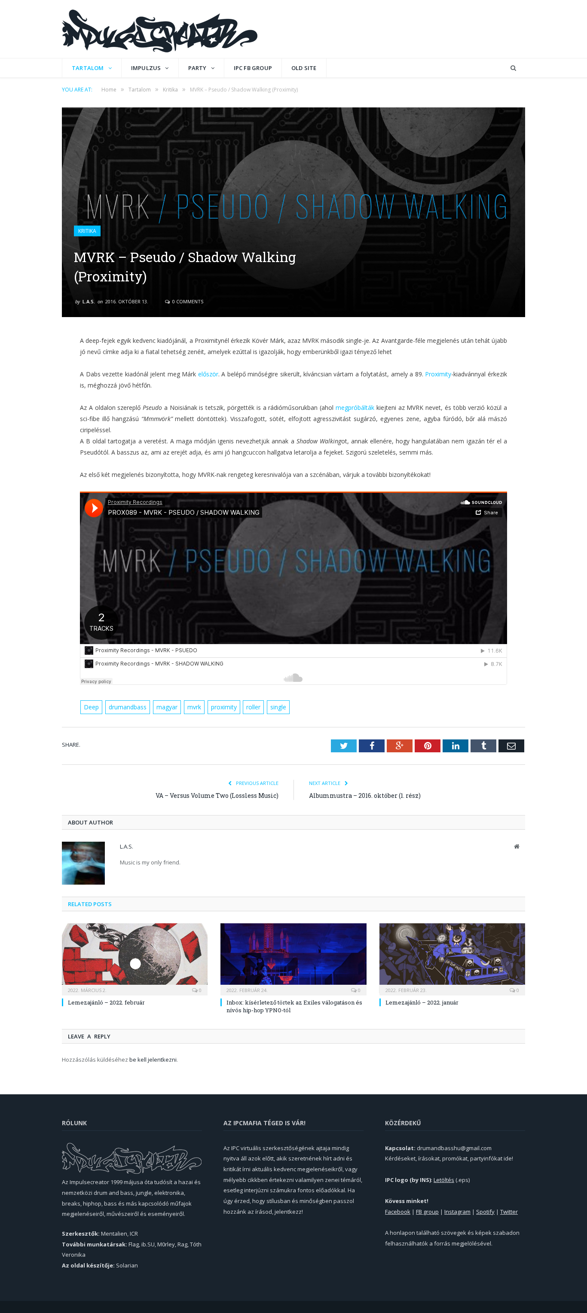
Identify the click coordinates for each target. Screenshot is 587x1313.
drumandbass (128, 707)
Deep (91, 707)
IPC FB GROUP (253, 68)
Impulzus (146, 68)
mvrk (194, 707)
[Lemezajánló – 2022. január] (452, 958)
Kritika (87, 231)
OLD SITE (304, 68)
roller (253, 707)
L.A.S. (89, 301)
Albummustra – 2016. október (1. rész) (365, 795)
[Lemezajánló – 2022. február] (135, 958)
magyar (166, 707)
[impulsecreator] (159, 29)
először (208, 374)
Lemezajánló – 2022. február (106, 1002)
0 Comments (187, 301)
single (278, 707)
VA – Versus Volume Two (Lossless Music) (217, 795)
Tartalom (88, 68)
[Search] (513, 68)
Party (197, 68)
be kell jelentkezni (153, 1059)
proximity (224, 707)
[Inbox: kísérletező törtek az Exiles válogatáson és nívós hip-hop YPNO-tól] (293, 958)
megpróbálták (355, 407)
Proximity (438, 374)
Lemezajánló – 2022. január (422, 1002)
